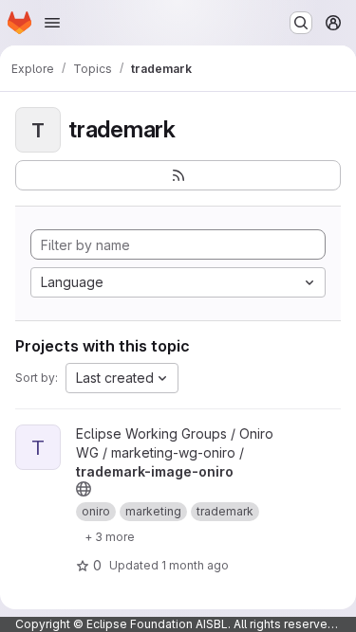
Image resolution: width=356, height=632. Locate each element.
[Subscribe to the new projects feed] (178, 175)
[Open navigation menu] (52, 23)
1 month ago (195, 565)
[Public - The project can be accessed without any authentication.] (83, 489)
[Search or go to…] (301, 22)
